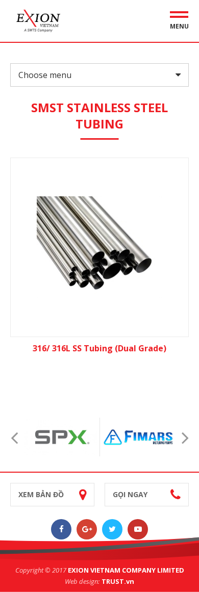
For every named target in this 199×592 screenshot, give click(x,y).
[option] (61, 437)
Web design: (82, 581)
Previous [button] (14, 437)
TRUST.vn (118, 581)
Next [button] (185, 437)
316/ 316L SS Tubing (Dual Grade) (99, 348)
